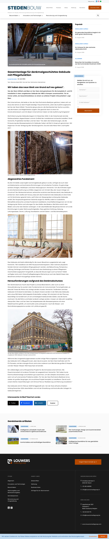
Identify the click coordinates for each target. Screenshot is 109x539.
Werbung (73, 7)
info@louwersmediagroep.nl (91, 489)
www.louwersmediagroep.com (91, 524)
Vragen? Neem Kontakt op (87, 462)
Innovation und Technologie (32, 15)
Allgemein (11, 481)
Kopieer (52, 403)
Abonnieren (88, 110)
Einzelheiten (93, 536)
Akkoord (103, 536)
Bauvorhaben (13, 15)
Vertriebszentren (13, 496)
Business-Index (95, 7)
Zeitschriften (49, 7)
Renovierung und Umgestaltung (56, 15)
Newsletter (82, 7)
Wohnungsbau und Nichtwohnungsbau (14, 491)
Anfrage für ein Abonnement (40, 490)
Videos (66, 7)
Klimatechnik (12, 79)
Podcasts (58, 7)
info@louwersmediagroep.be (91, 515)
